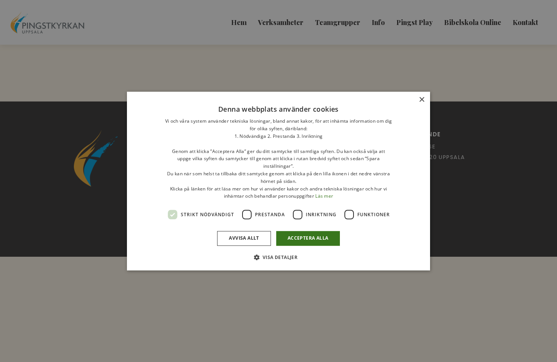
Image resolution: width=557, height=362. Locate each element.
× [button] (421, 100)
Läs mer (324, 196)
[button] (279, 257)
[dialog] (278, 181)
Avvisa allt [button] (244, 238)
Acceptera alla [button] (308, 238)
